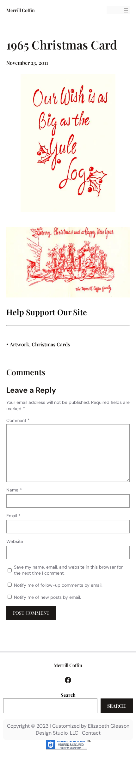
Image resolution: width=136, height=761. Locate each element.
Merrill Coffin (20, 10)
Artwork (19, 344)
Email (13, 515)
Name (14, 490)
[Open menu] (126, 10)
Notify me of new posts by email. (47, 597)
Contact (91, 733)
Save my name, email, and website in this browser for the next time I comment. (68, 570)
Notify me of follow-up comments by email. (58, 585)
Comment (18, 420)
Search (68, 695)
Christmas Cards (51, 344)
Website (14, 541)
